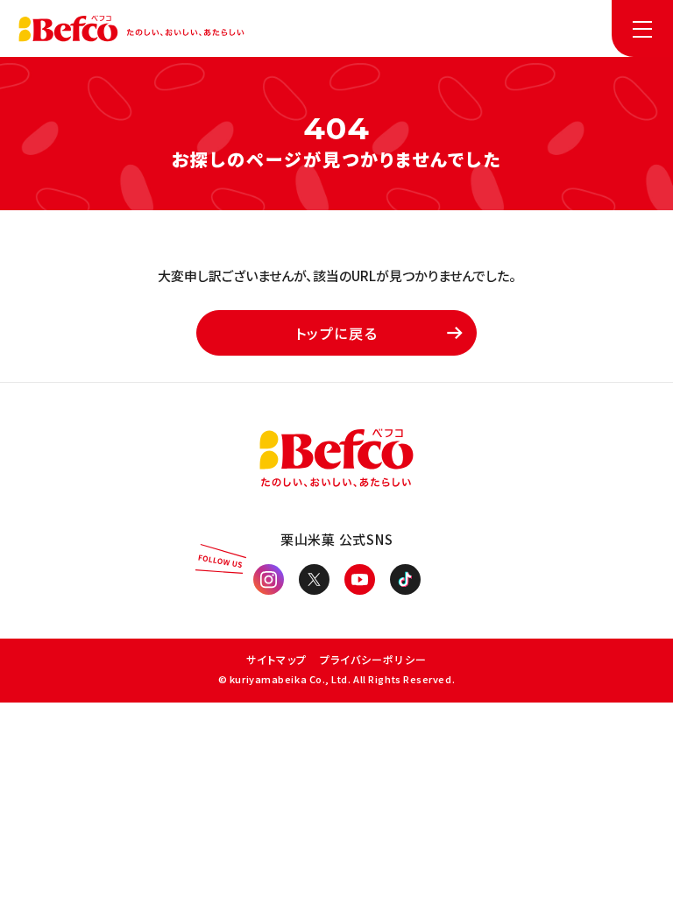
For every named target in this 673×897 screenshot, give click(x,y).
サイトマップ (276, 659)
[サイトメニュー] (642, 28)
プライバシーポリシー (373, 659)
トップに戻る (337, 332)
